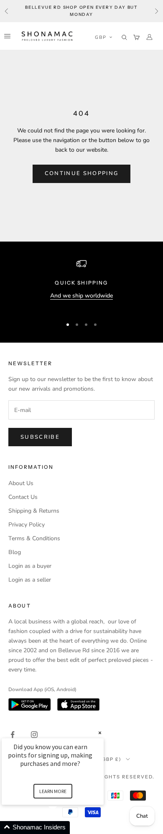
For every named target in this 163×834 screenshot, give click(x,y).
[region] (81, 284)
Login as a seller (29, 580)
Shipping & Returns (33, 511)
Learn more (52, 791)
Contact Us (23, 497)
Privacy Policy (26, 525)
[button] (103, 37)
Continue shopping (82, 173)
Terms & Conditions (34, 538)
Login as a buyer (29, 566)
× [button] (100, 733)
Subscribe (40, 437)
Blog (14, 552)
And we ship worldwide (81, 296)
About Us (20, 483)
